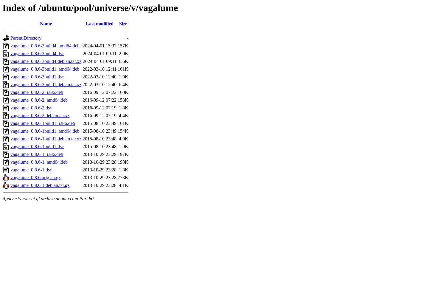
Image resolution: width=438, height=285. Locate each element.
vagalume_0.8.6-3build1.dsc (37, 76)
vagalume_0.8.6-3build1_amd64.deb (45, 69)
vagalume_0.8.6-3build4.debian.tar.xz (45, 61)
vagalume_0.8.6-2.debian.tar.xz (39, 115)
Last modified (100, 23)
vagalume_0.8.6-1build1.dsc (37, 146)
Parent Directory (25, 38)
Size (123, 23)
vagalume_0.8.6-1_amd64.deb (39, 162)
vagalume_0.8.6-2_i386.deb (36, 92)
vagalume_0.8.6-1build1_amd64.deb (45, 131)
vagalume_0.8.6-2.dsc (31, 107)
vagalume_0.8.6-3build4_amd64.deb (45, 45)
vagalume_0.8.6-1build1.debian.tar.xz (45, 138)
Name (46, 23)
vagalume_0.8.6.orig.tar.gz (35, 177)
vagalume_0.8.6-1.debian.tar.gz (39, 185)
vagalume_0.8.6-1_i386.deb (36, 154)
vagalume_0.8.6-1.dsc (31, 169)
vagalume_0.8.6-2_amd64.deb (39, 100)
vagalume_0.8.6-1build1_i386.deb (42, 123)
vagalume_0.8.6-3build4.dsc (37, 53)
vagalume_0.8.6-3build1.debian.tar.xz (45, 84)
